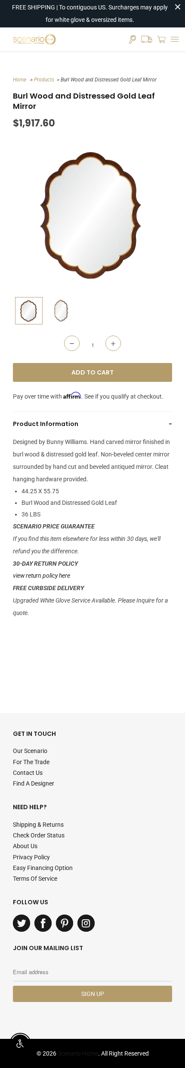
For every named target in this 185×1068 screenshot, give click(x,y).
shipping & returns (38, 824)
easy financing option (43, 867)
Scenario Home (78, 1053)
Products (44, 80)
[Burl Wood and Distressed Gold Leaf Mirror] (92, 213)
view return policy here (41, 575)
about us (25, 846)
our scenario (30, 750)
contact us (28, 772)
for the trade (31, 762)
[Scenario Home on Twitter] (21, 923)
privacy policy (31, 857)
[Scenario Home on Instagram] (86, 923)
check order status (39, 835)
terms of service (35, 878)
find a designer (33, 783)
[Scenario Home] (34, 39)
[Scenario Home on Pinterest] (64, 923)
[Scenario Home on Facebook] (43, 923)
